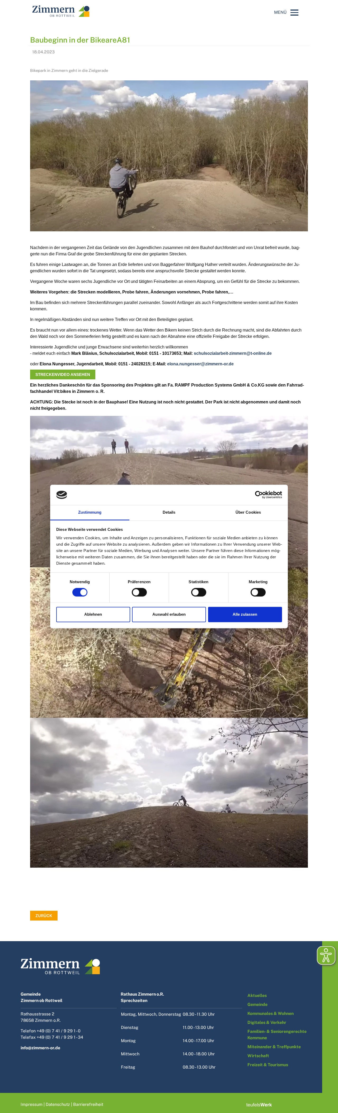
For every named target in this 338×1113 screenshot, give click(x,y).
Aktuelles (257, 995)
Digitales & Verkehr (266, 1022)
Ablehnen (93, 614)
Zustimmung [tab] (90, 512)
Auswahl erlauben (169, 614)
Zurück (43, 915)
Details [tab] (169, 512)
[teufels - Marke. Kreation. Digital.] (259, 1104)
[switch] (139, 592)
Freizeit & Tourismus (267, 1064)
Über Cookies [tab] (248, 512)
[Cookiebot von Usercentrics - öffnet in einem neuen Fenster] (259, 495)
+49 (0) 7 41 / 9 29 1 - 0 (59, 1030)
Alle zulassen (245, 614)
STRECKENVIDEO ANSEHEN (62, 374)
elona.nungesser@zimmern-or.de (200, 364)
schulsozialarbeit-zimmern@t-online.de (233, 353)
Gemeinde (257, 1004)
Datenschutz (58, 1104)
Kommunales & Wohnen (270, 1013)
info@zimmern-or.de (40, 1047)
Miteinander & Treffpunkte (274, 1046)
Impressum (32, 1104)
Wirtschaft (258, 1055)
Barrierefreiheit (88, 1104)
